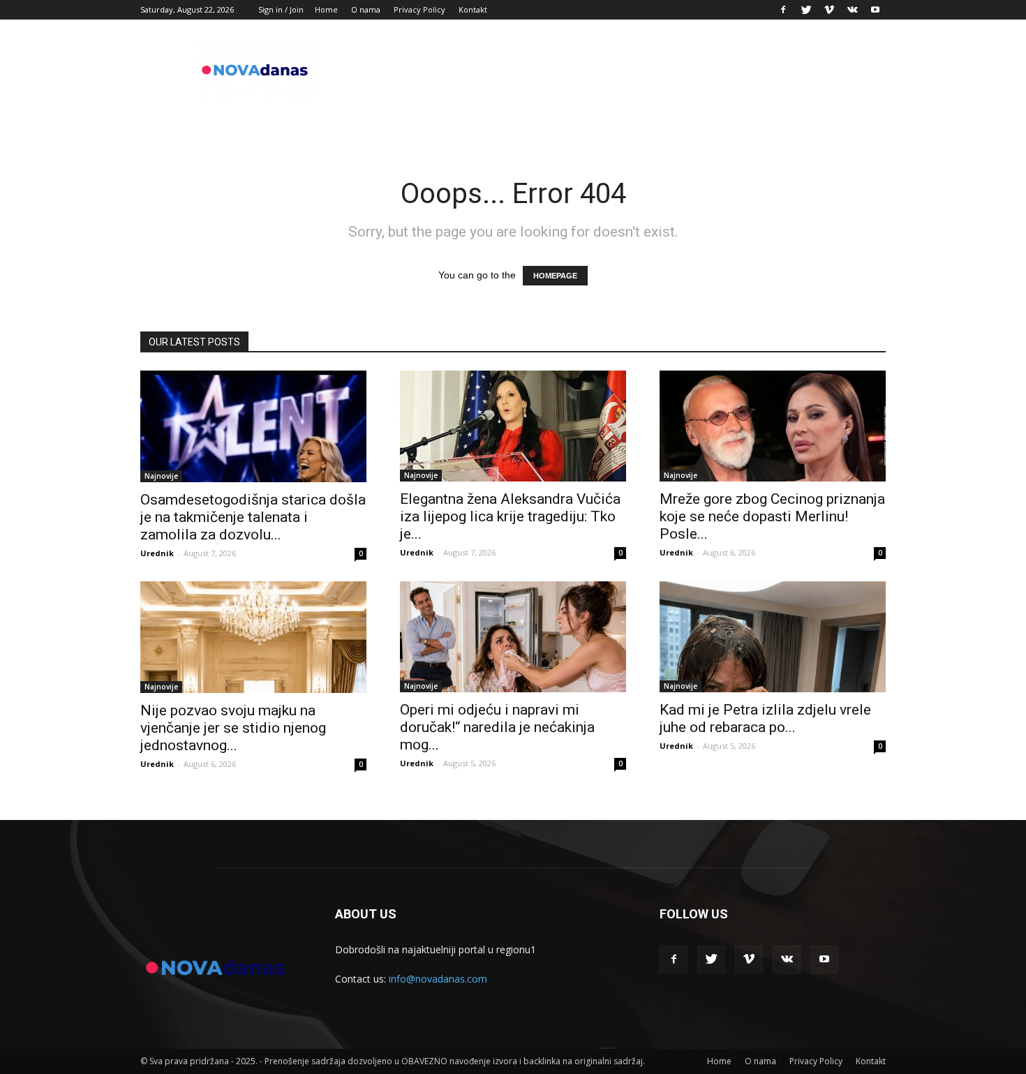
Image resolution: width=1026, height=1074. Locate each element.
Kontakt (473, 9)
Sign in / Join (281, 9)
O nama (365, 9)
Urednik (157, 553)
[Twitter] (806, 10)
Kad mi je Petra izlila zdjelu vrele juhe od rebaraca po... (765, 718)
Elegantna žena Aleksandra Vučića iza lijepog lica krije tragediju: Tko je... (510, 516)
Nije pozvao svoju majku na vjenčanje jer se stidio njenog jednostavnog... (233, 728)
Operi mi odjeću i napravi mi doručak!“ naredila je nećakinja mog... (497, 727)
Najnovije (161, 476)
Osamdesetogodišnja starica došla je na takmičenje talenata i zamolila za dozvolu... (253, 517)
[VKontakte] (852, 10)
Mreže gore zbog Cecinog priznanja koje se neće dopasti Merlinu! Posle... (772, 516)
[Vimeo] (829, 10)
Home (326, 9)
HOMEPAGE (555, 275)
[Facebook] (783, 10)
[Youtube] (875, 10)
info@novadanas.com (438, 978)
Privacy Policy (419, 9)
